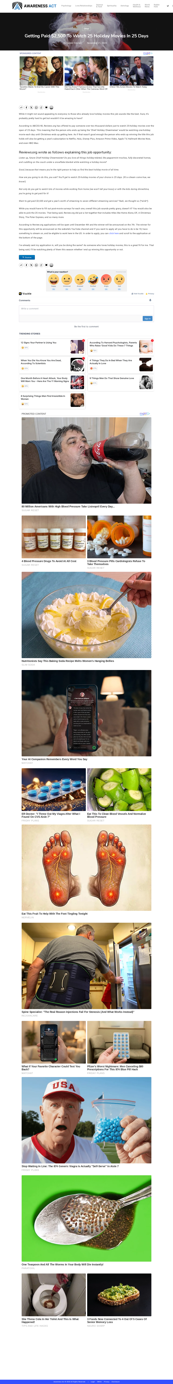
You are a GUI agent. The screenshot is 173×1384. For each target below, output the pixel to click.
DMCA (99, 1382)
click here (114, 233)
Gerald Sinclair (74, 43)
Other (86, 28)
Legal (93, 1382)
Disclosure (115, 1382)
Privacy (108, 1382)
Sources (28, 257)
